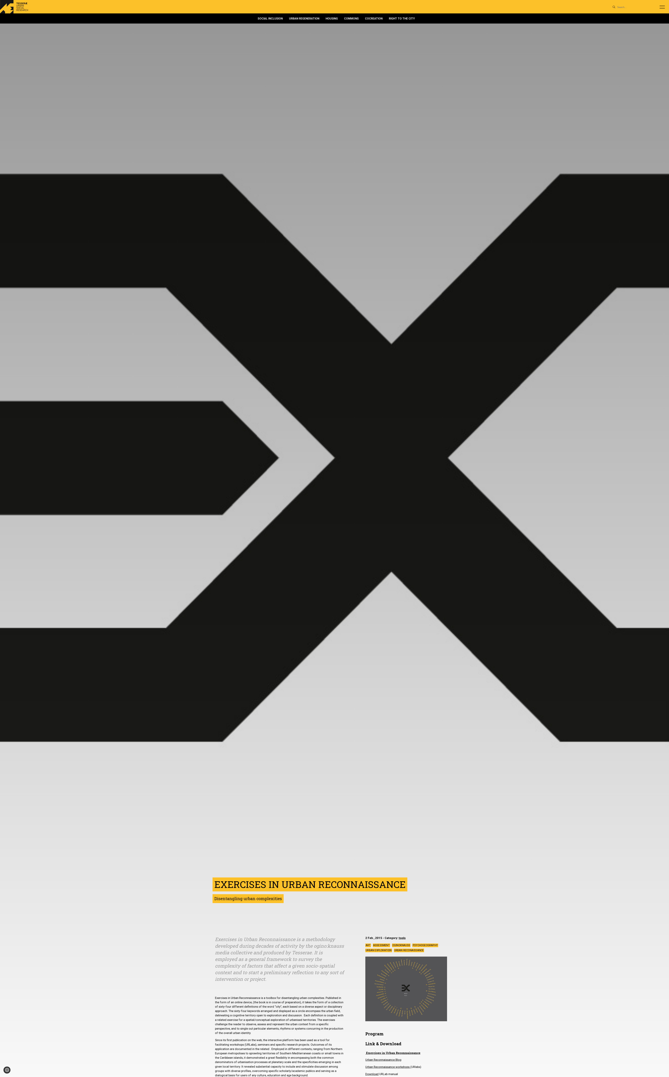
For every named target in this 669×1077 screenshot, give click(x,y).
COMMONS (351, 18)
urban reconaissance (409, 950)
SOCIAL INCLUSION (270, 18)
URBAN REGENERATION (304, 18)
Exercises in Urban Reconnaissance (392, 1053)
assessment (381, 945)
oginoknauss (401, 945)
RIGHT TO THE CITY (402, 18)
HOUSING (332, 18)
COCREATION (374, 18)
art (368, 945)
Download (372, 1074)
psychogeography (425, 945)
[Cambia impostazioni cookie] (6, 1070)
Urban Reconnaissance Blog (383, 1059)
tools (402, 938)
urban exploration (378, 950)
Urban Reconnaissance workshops (387, 1067)
